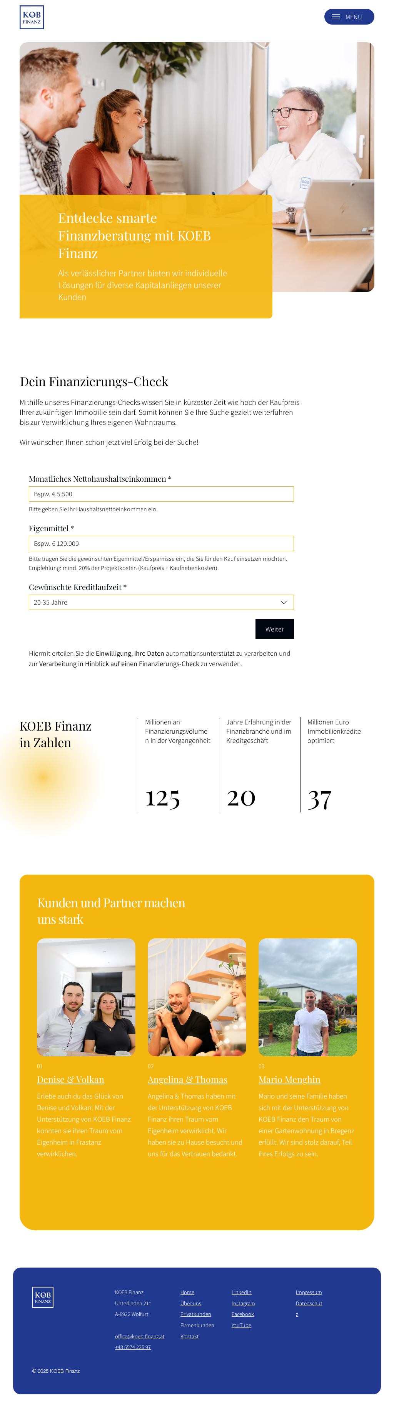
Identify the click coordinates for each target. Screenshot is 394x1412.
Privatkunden (195, 1314)
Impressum (309, 1292)
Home (187, 1292)
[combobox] (161, 602)
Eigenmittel (51, 528)
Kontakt (189, 1336)
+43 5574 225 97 (133, 1347)
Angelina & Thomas (187, 1079)
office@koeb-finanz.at (140, 1336)
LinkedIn (242, 1292)
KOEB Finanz (129, 1292)
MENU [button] (354, 17)
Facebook (243, 1314)
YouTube (241, 1325)
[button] (336, 17)
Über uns (190, 1303)
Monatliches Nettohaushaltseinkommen (100, 478)
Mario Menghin (290, 1079)
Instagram (243, 1303)
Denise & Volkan (70, 1079)
